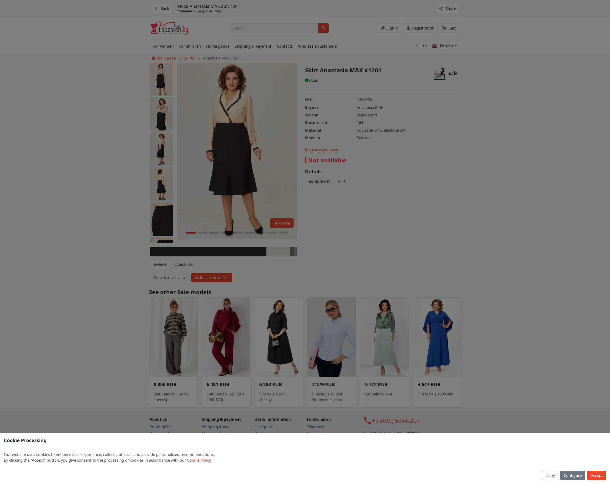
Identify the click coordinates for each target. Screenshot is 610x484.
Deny (550, 475)
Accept (597, 475)
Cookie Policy (199, 460)
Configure (573, 475)
